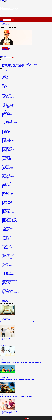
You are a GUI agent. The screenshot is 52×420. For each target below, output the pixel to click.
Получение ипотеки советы (8, 213)
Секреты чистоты (5, 238)
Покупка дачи (5, 208)
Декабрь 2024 (5, 78)
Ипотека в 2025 (5, 129)
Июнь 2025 (4, 73)
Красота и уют (5, 170)
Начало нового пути (5, 49)
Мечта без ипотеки (6, 179)
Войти (3, 298)
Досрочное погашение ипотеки (8, 117)
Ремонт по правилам (6, 235)
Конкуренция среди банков (7, 168)
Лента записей (5, 299)
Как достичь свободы (6, 155)
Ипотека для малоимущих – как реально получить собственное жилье (16, 65)
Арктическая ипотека (6, 94)
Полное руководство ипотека (8, 212)
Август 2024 (4, 82)
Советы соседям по (6, 253)
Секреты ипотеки (5, 237)
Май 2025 (4, 74)
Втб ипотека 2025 (5, 107)
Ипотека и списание (6, 138)
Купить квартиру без (6, 175)
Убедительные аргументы (7, 270)
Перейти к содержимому (4, 0)
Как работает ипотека (6, 159)
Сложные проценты (6, 243)
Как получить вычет (6, 156)
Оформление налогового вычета (8, 201)
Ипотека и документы (6, 137)
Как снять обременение (7, 163)
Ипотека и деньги (6, 136)
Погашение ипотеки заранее (8, 204)
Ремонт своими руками (7, 236)
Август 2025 (4, 70)
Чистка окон (4, 284)
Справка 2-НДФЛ (5, 257)
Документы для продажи (7, 115)
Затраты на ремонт (6, 123)
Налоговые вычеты (6, 187)
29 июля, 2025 (2, 381)
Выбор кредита (5, 110)
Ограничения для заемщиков (8, 193)
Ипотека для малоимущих (7, 133)
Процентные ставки (6, 226)
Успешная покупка (6, 275)
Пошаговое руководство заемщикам (9, 219)
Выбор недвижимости (6, 111)
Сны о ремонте (5, 244)
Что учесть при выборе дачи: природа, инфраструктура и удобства (16, 66)
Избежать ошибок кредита (7, 128)
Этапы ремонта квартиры (7, 290)
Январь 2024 (4, 90)
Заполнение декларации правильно (9, 122)
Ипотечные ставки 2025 (7, 150)
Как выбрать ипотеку (6, 154)
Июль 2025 (4, 71)
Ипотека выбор (5, 130)
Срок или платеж (5, 261)
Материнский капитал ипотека (8, 178)
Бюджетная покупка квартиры (8, 98)
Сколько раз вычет (6, 241)
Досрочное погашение (6, 116)
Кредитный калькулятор (7, 173)
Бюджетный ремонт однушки (8, 99)
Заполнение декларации (7, 121)
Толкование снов (5, 267)
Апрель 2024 (4, 86)
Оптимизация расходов (7, 196)
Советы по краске (5, 249)
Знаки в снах (4, 125)
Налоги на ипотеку (6, 186)
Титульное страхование (7, 265)
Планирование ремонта (7, 203)
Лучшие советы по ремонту (8, 176)
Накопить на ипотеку (6, 185)
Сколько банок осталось (7, 240)
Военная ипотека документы (8, 101)
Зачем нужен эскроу (6, 124)
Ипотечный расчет (6, 151)
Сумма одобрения (5, 263)
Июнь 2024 (4, 84)
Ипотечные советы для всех (8, 149)
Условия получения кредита (8, 274)
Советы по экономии (6, 252)
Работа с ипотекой (6, 227)
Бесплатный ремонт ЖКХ (7, 95)
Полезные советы (5, 210)
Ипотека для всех (5, 132)
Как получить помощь (6, 158)
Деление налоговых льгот (7, 113)
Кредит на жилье (5, 172)
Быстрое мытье (5, 96)
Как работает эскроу (6, 160)
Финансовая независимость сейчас (9, 280)
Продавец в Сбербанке (6, 225)
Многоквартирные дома (7, 182)
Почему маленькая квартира (8, 216)
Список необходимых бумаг (8, 255)
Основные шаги (5, 199)
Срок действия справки (7, 259)
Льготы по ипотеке (6, 177)
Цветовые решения (6, 283)
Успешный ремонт (6, 279)
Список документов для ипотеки (9, 254)
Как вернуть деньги (6, 152)
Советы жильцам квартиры (7, 247)
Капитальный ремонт (6, 164)
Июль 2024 (4, 83)
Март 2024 (4, 87)
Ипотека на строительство (7, 142)
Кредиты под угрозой (6, 174)
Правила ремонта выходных (8, 222)
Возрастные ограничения (7, 105)
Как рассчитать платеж (7, 161)
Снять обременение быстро (7, 246)
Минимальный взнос (6, 181)
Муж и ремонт (5, 184)
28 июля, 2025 (2, 398)
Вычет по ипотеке (6, 112)
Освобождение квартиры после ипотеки (10, 197)
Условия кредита (5, 273)
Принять (27, 418)
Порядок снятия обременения (8, 214)
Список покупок (5, 256)
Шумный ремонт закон (7, 285)
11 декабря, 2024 (8, 54)
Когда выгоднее (5, 166)
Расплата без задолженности (8, 228)
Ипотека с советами (6, 146)
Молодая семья (5, 183)
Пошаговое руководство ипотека (9, 220)
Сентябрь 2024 (5, 81)
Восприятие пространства (7, 106)
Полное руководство (6, 211)
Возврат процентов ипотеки (8, 104)
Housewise (9, 8)
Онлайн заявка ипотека (7, 194)
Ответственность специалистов (8, 200)
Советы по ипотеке (6, 248)
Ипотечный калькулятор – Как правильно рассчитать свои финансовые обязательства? (20, 64)
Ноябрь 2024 (4, 79)
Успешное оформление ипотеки (8, 278)
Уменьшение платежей (7, 271)
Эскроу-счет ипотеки (6, 288)
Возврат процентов (6, 103)
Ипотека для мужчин (6, 134)
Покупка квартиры (6, 209)
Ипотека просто (5, 47)
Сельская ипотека (5, 239)
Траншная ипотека (6, 268)
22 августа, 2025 (3, 324)
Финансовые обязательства (7, 282)
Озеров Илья (2, 54)
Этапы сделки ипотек (6, 291)
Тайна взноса (5, 264)
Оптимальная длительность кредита (10, 195)
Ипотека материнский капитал (8, 140)
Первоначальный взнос (7, 202)
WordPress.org (5, 301)
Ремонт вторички (5, 229)
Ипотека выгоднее (6, 131)
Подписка (2, 21)
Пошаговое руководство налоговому (9, 221)
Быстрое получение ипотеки (8, 97)
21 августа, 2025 (3, 345)
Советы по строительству (7, 250)
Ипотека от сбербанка (6, 143)
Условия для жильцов (6, 272)
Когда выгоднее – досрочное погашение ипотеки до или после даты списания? (18, 63)
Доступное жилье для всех (7, 119)
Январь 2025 (4, 77)
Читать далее (3, 56)
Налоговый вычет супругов (7, 190)
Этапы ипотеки (5, 289)
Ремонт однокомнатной (7, 234)
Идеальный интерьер (6, 127)
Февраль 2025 (5, 76)
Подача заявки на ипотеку (7, 205)
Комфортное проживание (7, 167)
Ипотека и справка (6, 139)
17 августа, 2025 (3, 364)
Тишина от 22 (5, 266)
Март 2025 (4, 75)
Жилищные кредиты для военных (9, 120)
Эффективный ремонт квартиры (9, 293)
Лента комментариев (6, 300)
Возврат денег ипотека (7, 102)
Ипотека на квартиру (6, 141)
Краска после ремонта (6, 169)
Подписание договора (6, 207)
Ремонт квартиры (5, 231)
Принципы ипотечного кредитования (10, 223)
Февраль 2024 (5, 88)
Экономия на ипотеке (6, 287)
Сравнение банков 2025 (7, 258)
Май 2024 (4, 85)
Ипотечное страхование (7, 147)
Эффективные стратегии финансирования (11, 292)
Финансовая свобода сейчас (8, 281)
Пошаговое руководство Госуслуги (9, 218)
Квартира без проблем (6, 48)
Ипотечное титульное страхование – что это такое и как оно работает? (16, 62)
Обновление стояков (6, 192)
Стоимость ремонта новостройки (9, 262)
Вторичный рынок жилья (7, 108)
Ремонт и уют (5, 230)
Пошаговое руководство (7, 217)
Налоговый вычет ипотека (7, 188)
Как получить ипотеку (6, 157)
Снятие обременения (6, 245)
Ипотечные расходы (6, 148)
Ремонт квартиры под (6, 232)
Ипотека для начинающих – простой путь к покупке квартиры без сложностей (18, 52)
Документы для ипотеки (7, 114)
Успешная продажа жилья (7, 276)
